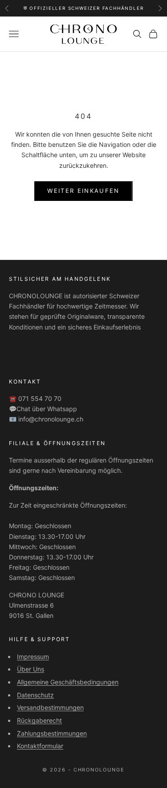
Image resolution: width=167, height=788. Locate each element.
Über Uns (30, 669)
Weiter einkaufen (83, 190)
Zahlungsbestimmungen (52, 733)
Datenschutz (35, 695)
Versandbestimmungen (50, 707)
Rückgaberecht (39, 720)
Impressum (33, 656)
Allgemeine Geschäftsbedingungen (67, 682)
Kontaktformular (40, 746)
